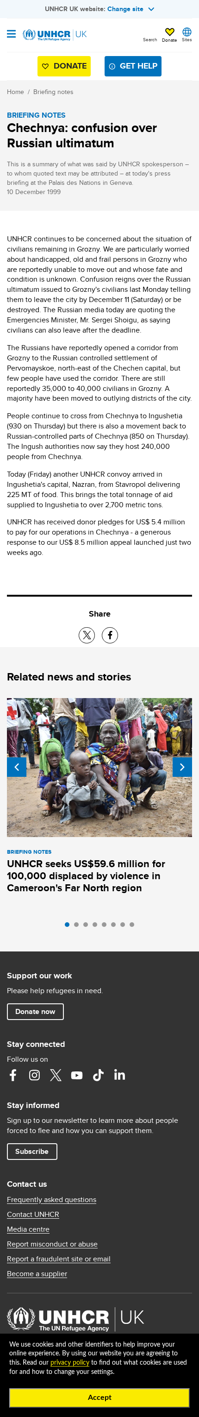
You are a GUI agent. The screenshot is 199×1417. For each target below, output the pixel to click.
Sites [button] (187, 39)
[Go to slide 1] (69, 927)
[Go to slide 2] (78, 927)
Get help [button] (138, 66)
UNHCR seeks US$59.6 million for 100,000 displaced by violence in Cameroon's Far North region (86, 875)
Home (15, 91)
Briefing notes (53, 91)
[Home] (54, 35)
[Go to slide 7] (125, 927)
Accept (100, 1397)
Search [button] (150, 39)
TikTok (98, 1075)
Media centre (28, 1229)
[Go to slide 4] (97, 927)
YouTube (77, 1075)
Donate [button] (169, 40)
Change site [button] (125, 8)
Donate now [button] (35, 1011)
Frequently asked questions (51, 1200)
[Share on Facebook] (110, 635)
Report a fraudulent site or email (59, 1259)
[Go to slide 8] (134, 927)
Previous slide (16, 767)
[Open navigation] (11, 35)
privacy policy (69, 1363)
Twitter (56, 1075)
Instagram (34, 1075)
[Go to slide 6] (115, 927)
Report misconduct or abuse (52, 1244)
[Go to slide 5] (106, 927)
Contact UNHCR (33, 1214)
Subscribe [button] (32, 1151)
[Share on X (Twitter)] (87, 635)
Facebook (13, 1075)
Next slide (182, 767)
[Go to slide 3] (88, 927)
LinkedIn (119, 1075)
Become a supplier (37, 1274)
